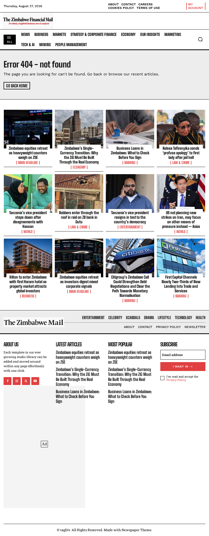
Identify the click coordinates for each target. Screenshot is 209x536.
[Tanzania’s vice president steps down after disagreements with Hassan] (28, 193)
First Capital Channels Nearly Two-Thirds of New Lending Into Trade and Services (181, 284)
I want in (180, 366)
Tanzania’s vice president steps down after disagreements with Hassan (28, 219)
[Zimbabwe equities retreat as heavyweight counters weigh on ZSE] (28, 129)
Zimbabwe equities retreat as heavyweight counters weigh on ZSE (28, 153)
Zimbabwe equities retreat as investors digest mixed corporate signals (79, 281)
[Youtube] (35, 381)
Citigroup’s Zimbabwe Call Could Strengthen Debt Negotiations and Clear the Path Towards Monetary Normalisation (130, 286)
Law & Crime (181, 162)
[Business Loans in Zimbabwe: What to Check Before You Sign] (130, 129)
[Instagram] (17, 381)
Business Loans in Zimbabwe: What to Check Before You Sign (130, 153)
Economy (79, 167)
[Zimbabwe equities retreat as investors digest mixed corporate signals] (79, 258)
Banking (130, 162)
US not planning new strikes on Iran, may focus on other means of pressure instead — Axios (181, 219)
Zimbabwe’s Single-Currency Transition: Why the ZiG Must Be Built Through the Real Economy (79, 155)
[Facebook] (7, 381)
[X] (26, 381)
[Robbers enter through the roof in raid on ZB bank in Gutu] (79, 193)
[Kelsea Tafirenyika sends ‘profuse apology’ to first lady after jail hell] (181, 129)
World (28, 231)
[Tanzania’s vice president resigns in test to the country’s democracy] (130, 193)
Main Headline (28, 162)
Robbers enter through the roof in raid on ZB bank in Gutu (79, 217)
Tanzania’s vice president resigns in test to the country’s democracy (130, 217)
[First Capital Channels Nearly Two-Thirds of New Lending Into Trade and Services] (181, 258)
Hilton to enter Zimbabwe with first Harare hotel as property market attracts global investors (28, 284)
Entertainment (130, 227)
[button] (200, 39)
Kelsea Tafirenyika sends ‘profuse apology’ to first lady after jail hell (181, 153)
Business (28, 296)
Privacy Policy (176, 380)
